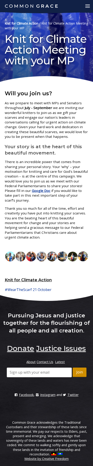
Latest (60, 362)
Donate (20, 348)
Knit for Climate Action (21, 23)
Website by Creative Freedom (46, 459)
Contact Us (45, 362)
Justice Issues (61, 348)
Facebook (26, 395)
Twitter (73, 395)
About (31, 362)
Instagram (47, 395)
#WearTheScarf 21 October (28, 289)
